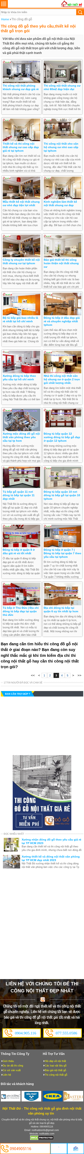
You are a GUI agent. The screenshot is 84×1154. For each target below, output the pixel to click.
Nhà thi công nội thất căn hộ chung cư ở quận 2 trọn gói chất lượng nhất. (62, 379)
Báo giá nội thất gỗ (55, 1070)
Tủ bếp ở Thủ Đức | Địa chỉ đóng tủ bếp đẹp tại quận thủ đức (21, 611)
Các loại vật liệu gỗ (55, 1065)
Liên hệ (7, 1074)
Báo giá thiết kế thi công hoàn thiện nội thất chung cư (61, 263)
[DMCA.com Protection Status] (42, 1139)
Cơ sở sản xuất (12, 1070)
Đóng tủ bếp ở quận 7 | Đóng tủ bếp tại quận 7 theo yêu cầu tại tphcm (62, 553)
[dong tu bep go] (42, 829)
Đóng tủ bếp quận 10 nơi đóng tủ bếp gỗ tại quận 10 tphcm (62, 495)
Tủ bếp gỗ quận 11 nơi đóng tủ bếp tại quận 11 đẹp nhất (19, 495)
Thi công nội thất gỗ (56, 1074)
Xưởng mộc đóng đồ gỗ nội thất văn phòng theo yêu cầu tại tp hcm (21, 437)
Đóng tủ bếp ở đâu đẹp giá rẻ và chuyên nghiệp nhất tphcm (62, 321)
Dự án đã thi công (13, 1065)
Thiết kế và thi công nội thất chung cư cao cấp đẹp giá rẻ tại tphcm (21, 147)
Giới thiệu (8, 1061)
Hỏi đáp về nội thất (55, 1061)
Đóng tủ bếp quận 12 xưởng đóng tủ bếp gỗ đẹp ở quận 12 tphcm (62, 437)
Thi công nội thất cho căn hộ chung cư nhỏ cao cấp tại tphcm (61, 147)
